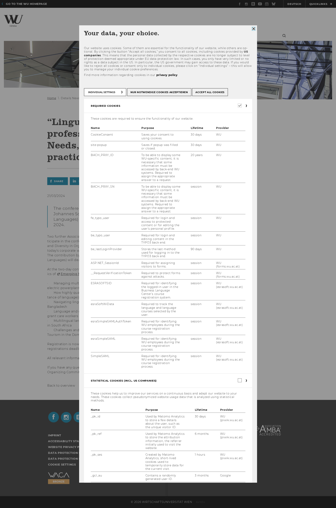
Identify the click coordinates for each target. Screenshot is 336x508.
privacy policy (166, 75)
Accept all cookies (210, 92)
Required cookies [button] (105, 105)
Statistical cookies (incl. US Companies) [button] (124, 380)
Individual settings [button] (101, 92)
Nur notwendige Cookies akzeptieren (159, 92)
